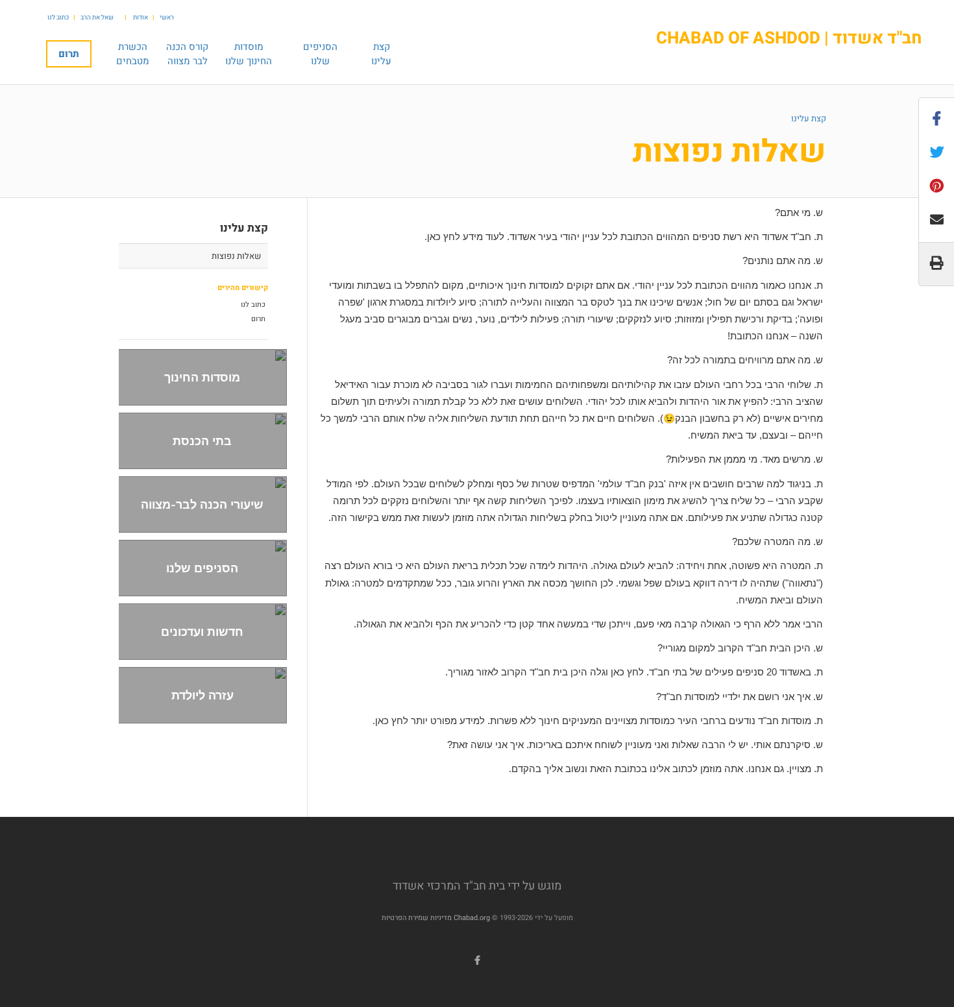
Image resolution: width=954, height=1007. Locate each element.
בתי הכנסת (202, 440)
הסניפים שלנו (202, 568)
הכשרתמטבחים (132, 54)
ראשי (167, 17)
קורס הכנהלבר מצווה (187, 54)
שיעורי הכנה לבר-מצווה (202, 504)
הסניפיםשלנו (320, 54)
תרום (68, 54)
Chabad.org (472, 917)
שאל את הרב (97, 17)
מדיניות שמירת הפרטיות (417, 917)
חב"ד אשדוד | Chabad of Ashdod (789, 39)
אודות (140, 17)
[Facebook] (477, 960)
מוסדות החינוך (202, 377)
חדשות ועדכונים (202, 631)
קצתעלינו (381, 54)
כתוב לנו (58, 17)
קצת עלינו (808, 118)
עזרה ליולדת (202, 695)
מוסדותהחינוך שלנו (248, 54)
